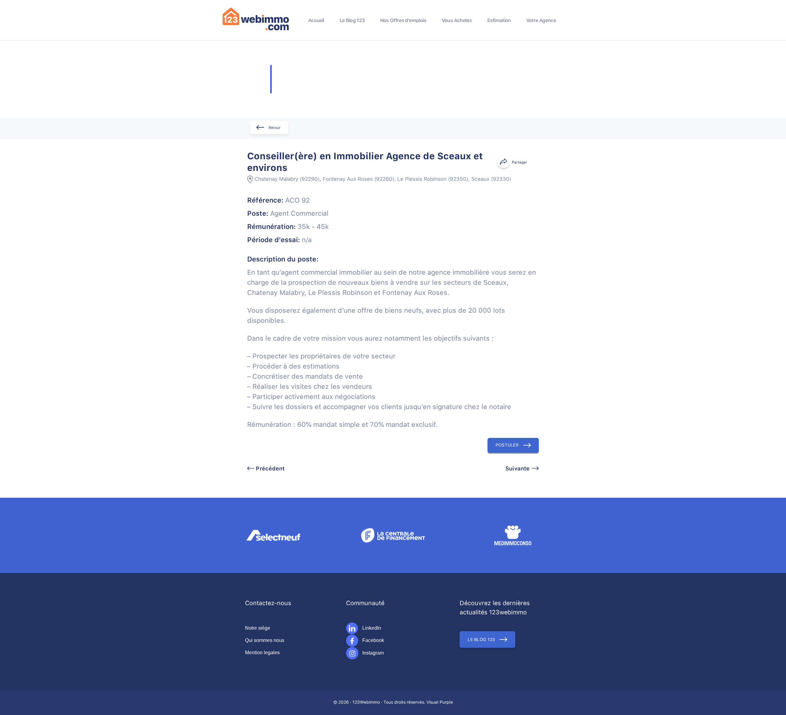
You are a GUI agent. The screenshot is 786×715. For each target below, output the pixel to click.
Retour (275, 128)
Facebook (372, 640)
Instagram (372, 652)
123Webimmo (366, 702)
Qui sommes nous (264, 640)
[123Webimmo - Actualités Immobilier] (256, 29)
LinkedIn (371, 628)
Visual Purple (439, 702)
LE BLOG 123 (481, 640)
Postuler (507, 445)
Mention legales (262, 652)
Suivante (518, 468)
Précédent (269, 468)
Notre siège (257, 628)
